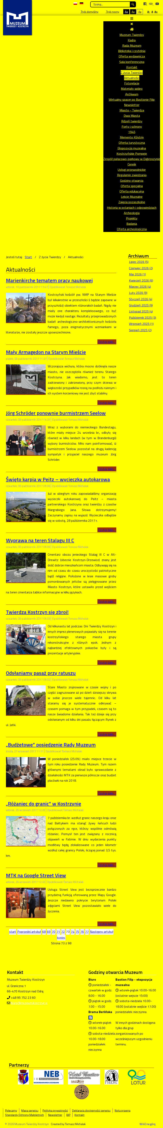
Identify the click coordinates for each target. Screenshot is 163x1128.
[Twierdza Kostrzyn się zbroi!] (26, 638)
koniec (61, 937)
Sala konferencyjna (131, 61)
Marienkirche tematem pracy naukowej (49, 280)
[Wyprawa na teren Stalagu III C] (26, 567)
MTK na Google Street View (36, 875)
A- (148, 12)
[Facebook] (145, 3)
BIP (68, 1115)
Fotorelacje (131, 83)
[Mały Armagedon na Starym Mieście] (26, 379)
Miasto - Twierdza (131, 110)
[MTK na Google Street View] (26, 902)
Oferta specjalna (132, 185)
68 (44, 931)
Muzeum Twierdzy (131, 34)
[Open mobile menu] (131, 18)
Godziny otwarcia (131, 180)
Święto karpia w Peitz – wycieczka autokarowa (58, 479)
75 (77, 931)
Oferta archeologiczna (132, 229)
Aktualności (131, 77)
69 (48, 931)
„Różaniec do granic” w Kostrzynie (43, 803)
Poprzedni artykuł (29, 931)
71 (58, 931)
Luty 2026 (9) (138, 292)
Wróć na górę (147, 1124)
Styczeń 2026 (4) (140, 299)
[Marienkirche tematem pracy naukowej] (26, 307)
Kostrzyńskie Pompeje (131, 153)
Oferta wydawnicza (132, 56)
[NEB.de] (48, 1077)
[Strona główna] (132, 29)
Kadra (132, 40)
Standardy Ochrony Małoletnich (24, 1115)
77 (87, 931)
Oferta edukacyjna (131, 191)
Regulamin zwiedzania (132, 175)
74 (72, 931)
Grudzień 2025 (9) (141, 305)
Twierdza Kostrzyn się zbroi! (37, 612)
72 (63, 931)
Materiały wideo (132, 88)
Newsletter (131, 104)
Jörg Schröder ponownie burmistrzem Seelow (56, 413)
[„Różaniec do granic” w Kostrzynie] (26, 830)
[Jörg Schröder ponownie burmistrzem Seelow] (26, 439)
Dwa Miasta (132, 115)
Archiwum (131, 94)
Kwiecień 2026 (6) (141, 280)
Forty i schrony (132, 126)
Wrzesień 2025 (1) (141, 323)
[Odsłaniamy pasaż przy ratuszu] (26, 699)
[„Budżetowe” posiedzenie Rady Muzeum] (26, 771)
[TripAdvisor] (151, 3)
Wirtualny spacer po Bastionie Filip (132, 99)
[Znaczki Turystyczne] (81, 1091)
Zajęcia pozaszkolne (131, 202)
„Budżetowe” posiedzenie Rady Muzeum (51, 744)
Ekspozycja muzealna (131, 148)
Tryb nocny (112, 12)
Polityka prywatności (55, 1111)
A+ (156, 12)
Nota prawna (122, 1111)
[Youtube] (157, 3)
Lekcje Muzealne (132, 196)
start (12, 931)
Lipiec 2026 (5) (138, 261)
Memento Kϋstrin (132, 137)
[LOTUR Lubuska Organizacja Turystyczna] (137, 1077)
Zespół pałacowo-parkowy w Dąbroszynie (131, 158)
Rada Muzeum (131, 45)
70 (53, 931)
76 (82, 931)
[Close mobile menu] (132, 23)
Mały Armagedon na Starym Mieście (46, 352)
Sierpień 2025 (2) (140, 330)
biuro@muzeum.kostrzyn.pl (29, 1003)
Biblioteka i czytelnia (131, 50)
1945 (131, 131)
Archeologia (132, 213)
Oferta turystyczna (132, 142)
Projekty (131, 218)
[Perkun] (111, 1077)
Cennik (132, 164)
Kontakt (131, 67)
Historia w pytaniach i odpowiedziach (131, 207)
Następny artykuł (101, 931)
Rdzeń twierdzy (131, 121)
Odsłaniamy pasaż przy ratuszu (41, 673)
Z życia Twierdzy (132, 72)
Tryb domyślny (89, 12)
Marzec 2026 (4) (140, 286)
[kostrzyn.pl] (23, 1077)
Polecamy (11, 1111)
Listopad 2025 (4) (141, 311)
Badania (131, 223)
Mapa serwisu (29, 1111)
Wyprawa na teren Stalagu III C (40, 540)
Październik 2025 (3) (142, 317)
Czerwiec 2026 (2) (141, 268)
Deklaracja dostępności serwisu (91, 1111)
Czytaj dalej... (106, 341)
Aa (126, 12)
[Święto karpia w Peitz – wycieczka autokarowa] (26, 506)
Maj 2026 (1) (137, 274)
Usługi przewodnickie (132, 169)
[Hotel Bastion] (84, 1077)
